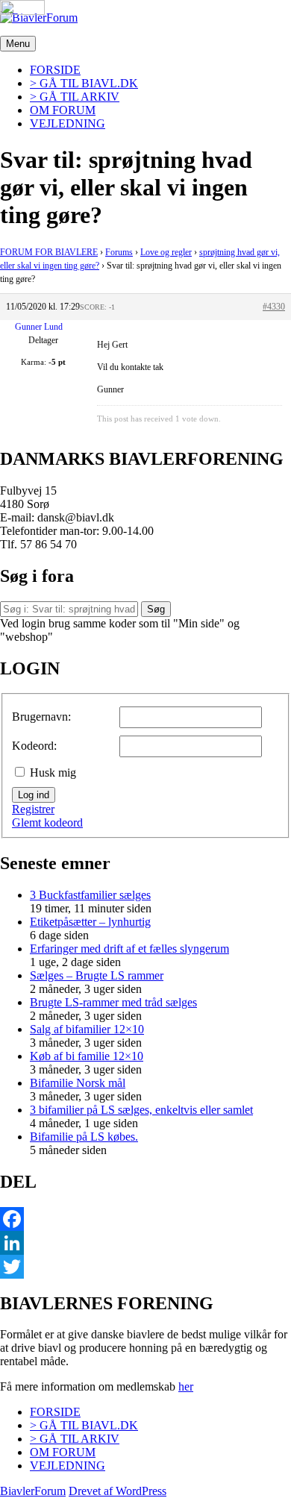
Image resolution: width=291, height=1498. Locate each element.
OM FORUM (63, 110)
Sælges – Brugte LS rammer (96, 975)
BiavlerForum (33, 1491)
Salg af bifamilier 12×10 (87, 1029)
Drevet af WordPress (117, 1491)
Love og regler (166, 252)
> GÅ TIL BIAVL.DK (84, 83)
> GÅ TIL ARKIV (74, 96)
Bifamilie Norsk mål (77, 1083)
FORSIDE (55, 69)
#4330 (274, 306)
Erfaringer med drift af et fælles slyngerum (129, 948)
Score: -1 (97, 307)
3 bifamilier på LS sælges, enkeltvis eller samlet (141, 1109)
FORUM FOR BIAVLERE (49, 252)
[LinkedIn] (145, 1243)
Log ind (33, 794)
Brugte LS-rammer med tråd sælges (113, 1002)
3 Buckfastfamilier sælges (90, 895)
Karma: (33, 361)
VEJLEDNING (67, 123)
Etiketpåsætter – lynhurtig (90, 921)
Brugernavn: (41, 716)
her (185, 1386)
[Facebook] (145, 1219)
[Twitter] (145, 1267)
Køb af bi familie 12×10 (86, 1056)
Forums (119, 252)
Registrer (33, 809)
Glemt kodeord (47, 822)
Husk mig (53, 772)
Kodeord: (34, 745)
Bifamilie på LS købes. (84, 1136)
